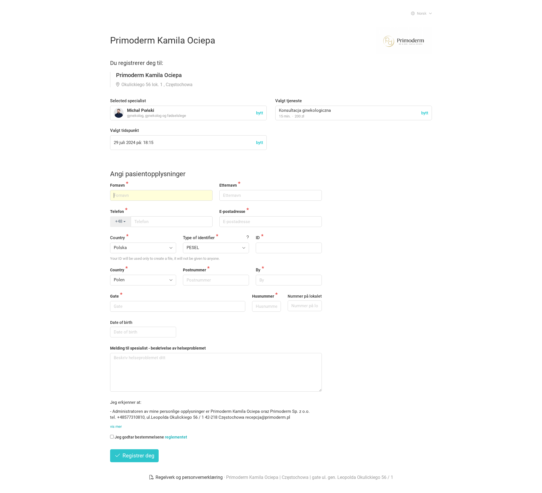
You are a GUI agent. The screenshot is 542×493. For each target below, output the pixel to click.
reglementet (176, 437)
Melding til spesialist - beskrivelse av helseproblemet (158, 348)
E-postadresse (232, 211)
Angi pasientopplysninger (147, 174)
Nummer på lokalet (305, 296)
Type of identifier (199, 237)
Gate (114, 296)
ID (258, 237)
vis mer (116, 426)
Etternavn (228, 185)
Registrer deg (137, 455)
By (258, 269)
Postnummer (194, 270)
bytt (424, 112)
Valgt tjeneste (288, 100)
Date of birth (121, 322)
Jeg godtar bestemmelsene (151, 437)
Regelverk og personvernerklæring (189, 477)
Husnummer (263, 296)
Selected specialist (128, 100)
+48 (119, 221)
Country (117, 237)
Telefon (117, 211)
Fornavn (117, 185)
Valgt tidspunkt (124, 130)
